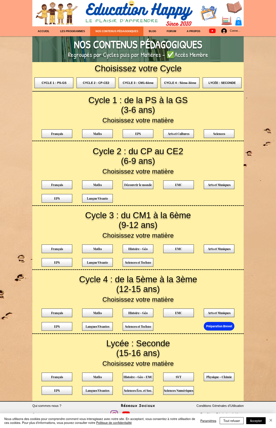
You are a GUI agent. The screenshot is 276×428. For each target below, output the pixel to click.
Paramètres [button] (208, 421)
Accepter (256, 421)
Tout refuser (231, 421)
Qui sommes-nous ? (46, 406)
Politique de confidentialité (114, 422)
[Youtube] (212, 31)
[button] (238, 21)
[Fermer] (270, 421)
